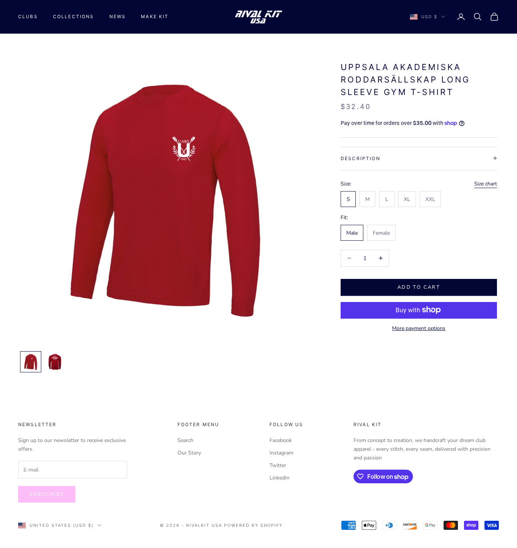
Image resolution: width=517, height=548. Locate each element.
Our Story (189, 452)
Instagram (281, 452)
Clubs (28, 16)
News (117, 16)
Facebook (280, 440)
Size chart (485, 183)
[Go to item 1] (30, 361)
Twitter (277, 465)
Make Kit (154, 16)
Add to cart (418, 286)
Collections (73, 16)
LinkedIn (279, 477)
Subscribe (46, 494)
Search (185, 440)
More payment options (418, 328)
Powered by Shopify (253, 525)
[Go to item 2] (54, 361)
